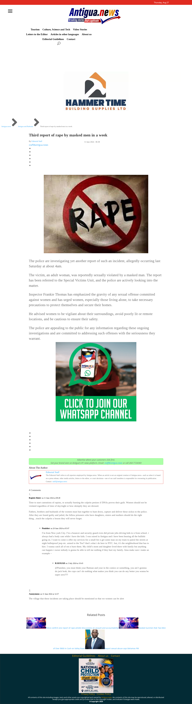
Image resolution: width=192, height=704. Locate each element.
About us (87, 34)
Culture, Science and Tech (56, 29)
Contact (71, 39)
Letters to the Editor (37, 34)
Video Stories (80, 29)
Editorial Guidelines (53, 39)
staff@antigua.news (38, 144)
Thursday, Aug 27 (161, 2)
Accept (139, 700)
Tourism (35, 29)
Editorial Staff (36, 141)
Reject (154, 700)
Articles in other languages (65, 34)
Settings (169, 700)
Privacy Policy (88, 694)
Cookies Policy (104, 694)
